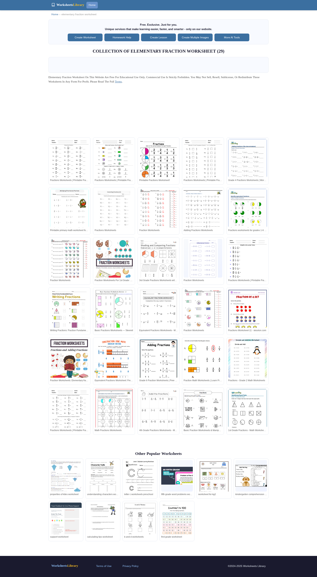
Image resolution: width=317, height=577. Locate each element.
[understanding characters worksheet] (103, 480)
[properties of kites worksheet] (66, 479)
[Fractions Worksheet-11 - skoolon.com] (247, 318)
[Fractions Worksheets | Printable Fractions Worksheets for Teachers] (69, 164)
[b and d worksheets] (140, 524)
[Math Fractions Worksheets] (114, 413)
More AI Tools (232, 37)
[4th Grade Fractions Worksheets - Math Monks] (158, 416)
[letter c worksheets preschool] (140, 480)
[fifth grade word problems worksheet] (177, 476)
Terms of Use (104, 566)
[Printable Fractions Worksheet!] (158, 164)
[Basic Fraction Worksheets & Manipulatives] (203, 415)
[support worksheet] (66, 523)
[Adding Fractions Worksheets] (203, 214)
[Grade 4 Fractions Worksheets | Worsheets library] (247, 164)
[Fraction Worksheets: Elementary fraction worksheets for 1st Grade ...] (69, 363)
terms (118, 81)
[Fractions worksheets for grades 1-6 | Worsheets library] (247, 214)
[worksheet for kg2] (214, 482)
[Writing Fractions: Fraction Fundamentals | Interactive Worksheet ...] (69, 314)
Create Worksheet (85, 37)
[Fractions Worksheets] (114, 214)
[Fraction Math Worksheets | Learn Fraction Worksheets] (203, 362)
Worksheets (64, 565)
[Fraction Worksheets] (158, 214)
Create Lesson (158, 37)
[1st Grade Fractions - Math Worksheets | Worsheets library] (247, 414)
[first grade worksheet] (177, 523)
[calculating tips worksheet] (103, 523)
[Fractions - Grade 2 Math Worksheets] (247, 364)
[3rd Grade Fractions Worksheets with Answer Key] (158, 266)
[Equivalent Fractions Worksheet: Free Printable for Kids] (114, 366)
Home (92, 4)
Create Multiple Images (195, 37)
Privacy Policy (131, 566)
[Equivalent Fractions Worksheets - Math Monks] (158, 316)
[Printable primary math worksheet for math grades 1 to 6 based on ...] (69, 216)
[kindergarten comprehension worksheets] (251, 476)
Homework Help (122, 37)
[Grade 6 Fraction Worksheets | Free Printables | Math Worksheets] (158, 366)
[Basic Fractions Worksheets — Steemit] (114, 315)
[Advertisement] (158, 111)
